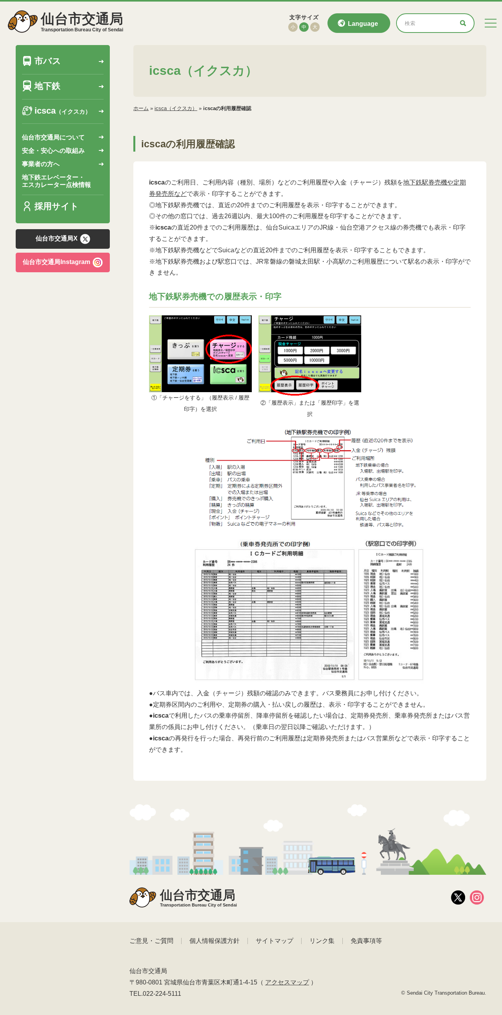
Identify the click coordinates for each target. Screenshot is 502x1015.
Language (363, 23)
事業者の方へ (41, 164)
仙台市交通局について (53, 137)
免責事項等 (366, 940)
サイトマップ (274, 940)
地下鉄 (47, 86)
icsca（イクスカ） (176, 108)
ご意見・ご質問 (151, 940)
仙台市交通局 (82, 22)
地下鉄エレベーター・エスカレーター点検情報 (56, 181)
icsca (63, 111)
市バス (48, 61)
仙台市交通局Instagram (56, 262)
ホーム (141, 108)
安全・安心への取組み (53, 151)
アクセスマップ (287, 982)
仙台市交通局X (57, 238)
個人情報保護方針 (214, 940)
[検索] (463, 23)
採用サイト (57, 207)
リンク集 (322, 940)
